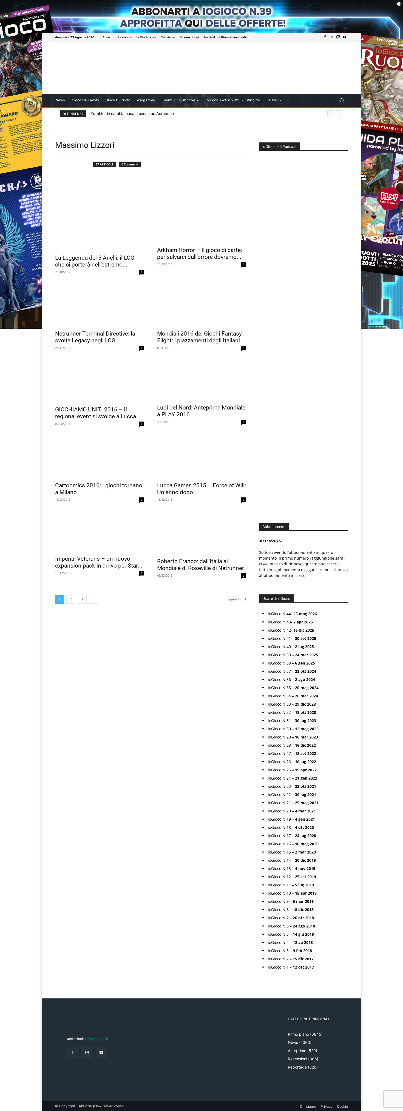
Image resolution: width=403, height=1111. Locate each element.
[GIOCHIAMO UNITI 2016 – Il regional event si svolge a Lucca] (99, 381)
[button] (341, 100)
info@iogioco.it (96, 1039)
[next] (339, 113)
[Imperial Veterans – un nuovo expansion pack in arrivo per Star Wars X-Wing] (99, 531)
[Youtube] (344, 37)
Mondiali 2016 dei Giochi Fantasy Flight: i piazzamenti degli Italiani (199, 337)
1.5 (265, 330)
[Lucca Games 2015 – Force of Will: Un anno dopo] (201, 457)
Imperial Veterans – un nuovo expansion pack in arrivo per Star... (99, 562)
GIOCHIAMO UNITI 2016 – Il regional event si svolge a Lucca (95, 413)
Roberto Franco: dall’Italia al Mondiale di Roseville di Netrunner (200, 564)
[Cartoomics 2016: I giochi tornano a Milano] (99, 457)
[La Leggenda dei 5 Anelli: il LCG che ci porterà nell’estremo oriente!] (99, 229)
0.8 (266, 305)
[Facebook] (325, 37)
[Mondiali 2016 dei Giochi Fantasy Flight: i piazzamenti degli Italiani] (201, 305)
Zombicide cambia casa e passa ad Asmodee (132, 113)
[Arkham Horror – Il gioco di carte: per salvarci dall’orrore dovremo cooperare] (201, 225)
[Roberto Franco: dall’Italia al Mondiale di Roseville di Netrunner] (201, 532)
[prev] (330, 113)
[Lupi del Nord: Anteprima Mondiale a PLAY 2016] (201, 380)
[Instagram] (331, 37)
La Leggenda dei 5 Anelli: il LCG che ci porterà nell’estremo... (94, 261)
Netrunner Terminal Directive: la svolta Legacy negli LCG (95, 337)
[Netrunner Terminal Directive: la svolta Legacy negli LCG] (99, 305)
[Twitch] (338, 37)
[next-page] (93, 599)
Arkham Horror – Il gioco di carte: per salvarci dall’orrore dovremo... (199, 253)
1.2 (265, 321)
